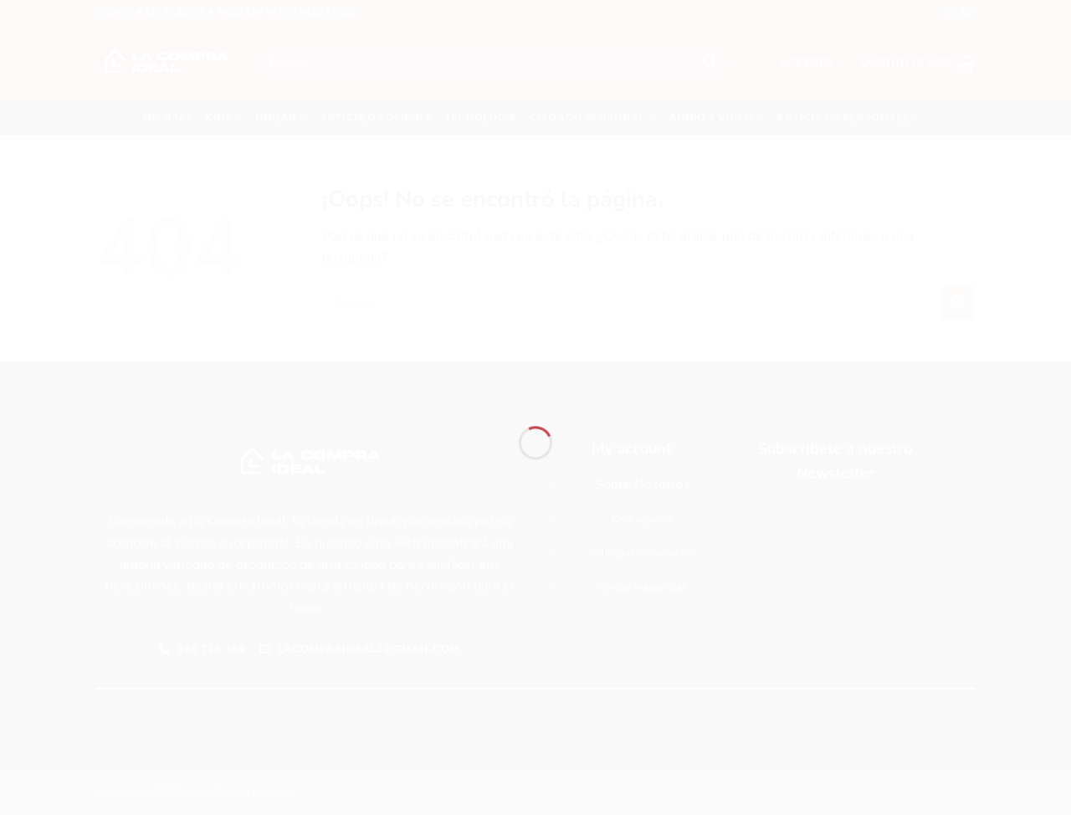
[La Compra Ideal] (535, 377)
